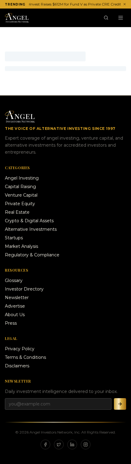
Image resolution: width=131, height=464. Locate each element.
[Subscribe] (120, 404)
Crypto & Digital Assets (29, 220)
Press (11, 323)
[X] (59, 444)
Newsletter (17, 297)
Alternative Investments (31, 229)
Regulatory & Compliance (32, 255)
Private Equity (20, 203)
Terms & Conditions (25, 357)
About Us (15, 314)
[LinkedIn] (72, 444)
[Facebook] (45, 444)
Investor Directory (24, 289)
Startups (14, 238)
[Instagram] (85, 444)
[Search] (106, 17)
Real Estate (17, 212)
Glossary (14, 280)
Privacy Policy (19, 349)
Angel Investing (22, 178)
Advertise (15, 306)
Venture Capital (21, 195)
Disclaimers (17, 366)
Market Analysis (21, 246)
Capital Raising (20, 186)
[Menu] (120, 17)
